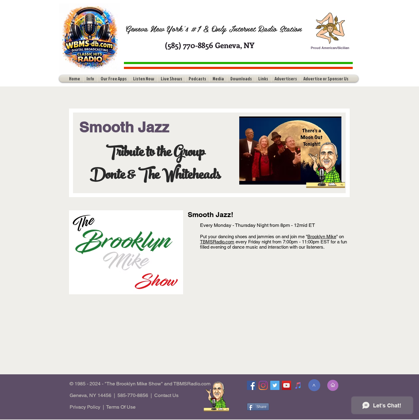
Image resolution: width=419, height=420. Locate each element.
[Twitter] (274, 385)
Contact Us (166, 395)
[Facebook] (251, 385)
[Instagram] (263, 385)
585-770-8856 (132, 395)
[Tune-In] (298, 385)
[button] (90, 78)
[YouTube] (286, 385)
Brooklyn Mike (321, 236)
